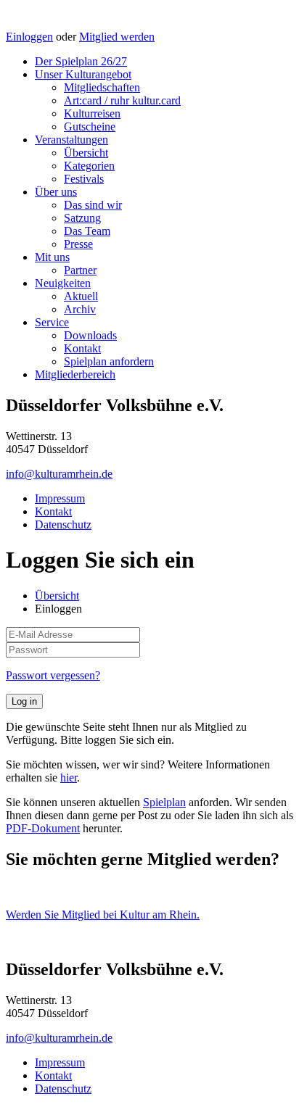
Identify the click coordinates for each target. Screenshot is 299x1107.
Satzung (82, 218)
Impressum (60, 498)
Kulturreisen (92, 113)
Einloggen (29, 36)
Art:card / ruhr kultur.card (122, 100)
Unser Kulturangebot (83, 74)
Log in (24, 701)
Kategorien (89, 165)
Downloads (90, 335)
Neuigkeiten (63, 283)
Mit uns (52, 257)
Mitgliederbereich (75, 374)
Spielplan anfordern (109, 361)
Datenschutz (63, 524)
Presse (78, 244)
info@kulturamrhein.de (59, 474)
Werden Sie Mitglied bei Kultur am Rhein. (103, 914)
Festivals (84, 179)
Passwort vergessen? (53, 675)
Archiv (80, 309)
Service (52, 322)
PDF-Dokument (43, 828)
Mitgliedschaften (102, 87)
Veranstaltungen (71, 139)
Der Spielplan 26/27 (81, 61)
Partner (80, 270)
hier (68, 777)
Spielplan (164, 802)
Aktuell (81, 296)
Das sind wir (93, 205)
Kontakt (82, 348)
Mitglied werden (117, 36)
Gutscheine (89, 126)
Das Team (87, 231)
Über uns (56, 192)
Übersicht (86, 152)
